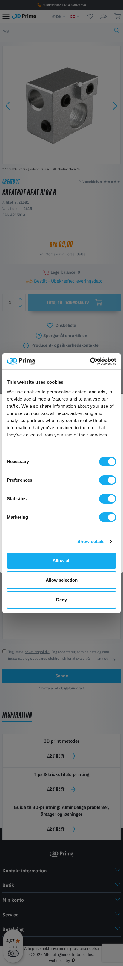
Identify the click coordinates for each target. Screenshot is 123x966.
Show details (90, 541)
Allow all (61, 560)
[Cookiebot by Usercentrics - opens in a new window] (90, 361)
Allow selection (62, 580)
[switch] (107, 480)
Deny (61, 599)
